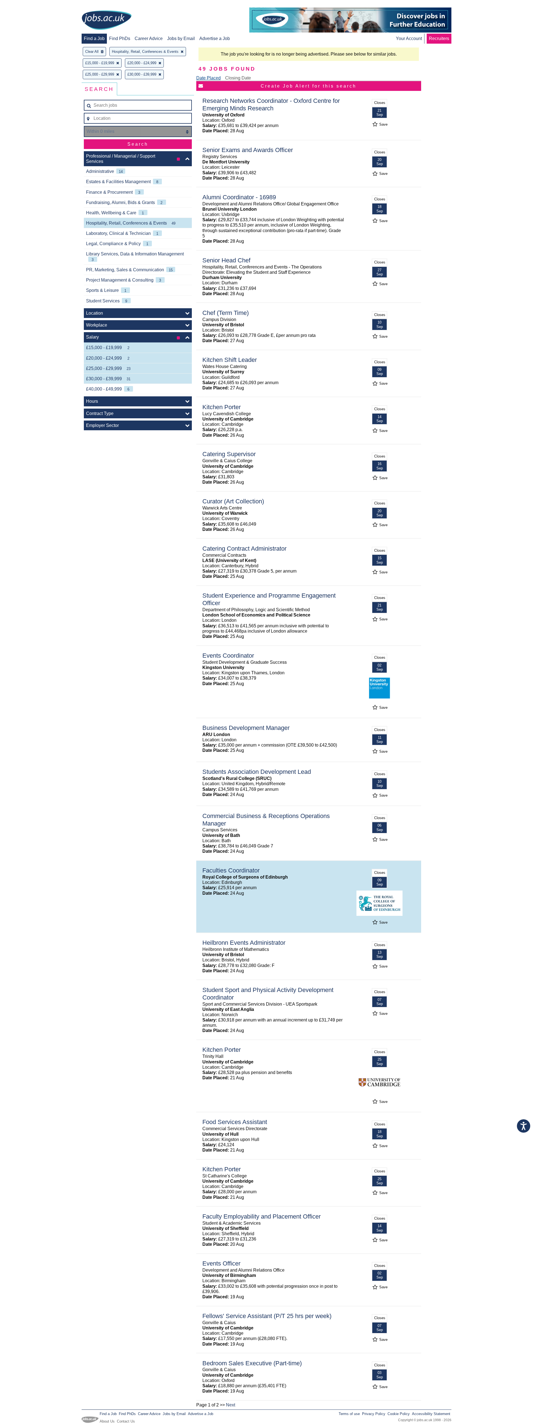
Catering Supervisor (229, 454)
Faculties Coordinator (231, 870)
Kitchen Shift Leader (229, 359)
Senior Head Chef (226, 260)
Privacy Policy (373, 1414)
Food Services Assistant (234, 1121)
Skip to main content (22, 5)
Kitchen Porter (221, 407)
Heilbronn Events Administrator (243, 942)
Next (230, 1405)
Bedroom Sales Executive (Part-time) (252, 1363)
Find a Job (94, 38)
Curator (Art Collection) (233, 501)
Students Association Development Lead (256, 771)
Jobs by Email (181, 38)
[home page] (107, 20)
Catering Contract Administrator (244, 548)
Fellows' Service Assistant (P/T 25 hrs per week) (266, 1315)
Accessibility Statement (431, 1414)
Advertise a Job (214, 38)
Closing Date (238, 78)
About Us (107, 1421)
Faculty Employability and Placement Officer (261, 1216)
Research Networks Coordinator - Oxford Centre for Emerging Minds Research (271, 104)
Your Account (409, 38)
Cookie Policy (399, 1414)
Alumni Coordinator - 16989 (239, 197)
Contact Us (126, 1421)
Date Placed (208, 78)
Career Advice (149, 38)
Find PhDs (119, 38)
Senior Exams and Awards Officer (247, 149)
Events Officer (221, 1263)
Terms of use (349, 1414)
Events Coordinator (228, 655)
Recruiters (439, 38)
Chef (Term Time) (225, 312)
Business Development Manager (246, 727)
